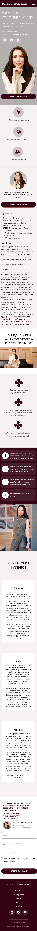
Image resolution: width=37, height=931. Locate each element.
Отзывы (18, 902)
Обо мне (18, 891)
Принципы (18, 898)
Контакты (18, 906)
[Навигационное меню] (33, 4)
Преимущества (19, 895)
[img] (4, 40)
